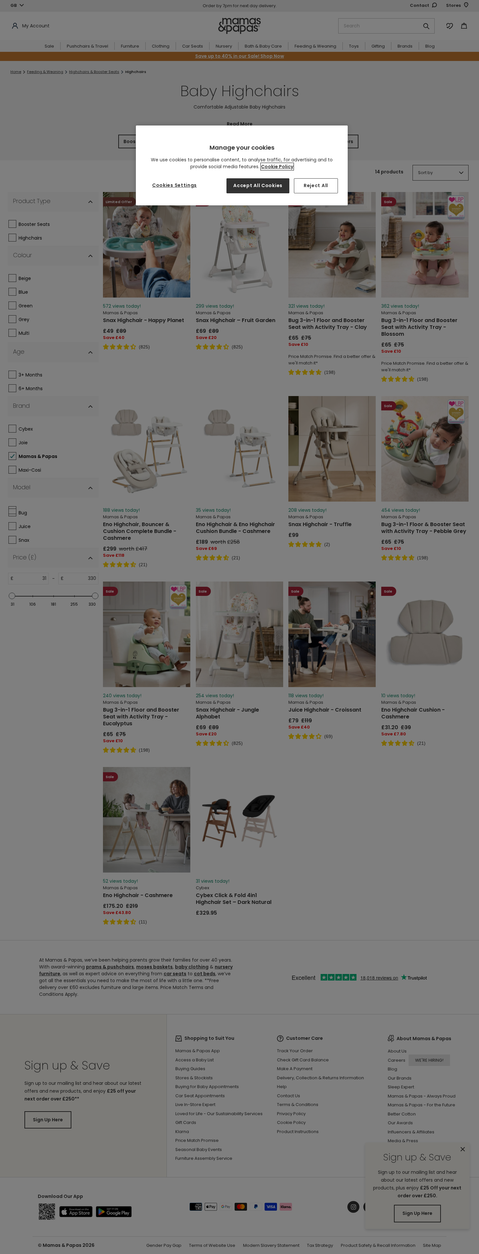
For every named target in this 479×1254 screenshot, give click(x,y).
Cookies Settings (174, 185)
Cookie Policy (277, 166)
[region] (242, 165)
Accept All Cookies (258, 185)
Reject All (316, 185)
